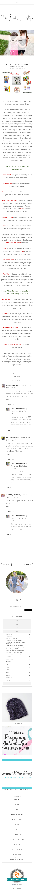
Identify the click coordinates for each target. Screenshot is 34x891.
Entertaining (17, 807)
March (8, 675)
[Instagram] (17, 600)
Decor (17, 804)
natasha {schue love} (13, 495)
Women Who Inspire (17, 859)
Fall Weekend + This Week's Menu (14, 652)
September (9, 659)
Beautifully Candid (12, 437)
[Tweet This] (10, 374)
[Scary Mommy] (17, 884)
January (8, 680)
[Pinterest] (20, 600)
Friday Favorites (17, 814)
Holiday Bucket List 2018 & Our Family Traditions (15, 643)
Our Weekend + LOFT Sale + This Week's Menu (17, 647)
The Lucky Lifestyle (18, 408)
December (9, 634)
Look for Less (17, 832)
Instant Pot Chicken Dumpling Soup (14, 650)
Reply (8, 400)
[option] (17, 42)
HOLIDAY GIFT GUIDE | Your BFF (14, 640)
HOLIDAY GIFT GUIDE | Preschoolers (15, 645)
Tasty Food (17, 854)
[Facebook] (14, 600)
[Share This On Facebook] (7, 374)
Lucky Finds (17, 834)
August (8, 661)
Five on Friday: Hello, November (14, 654)
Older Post (27, 564)
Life (17, 829)
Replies (11, 405)
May (7, 669)
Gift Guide (17, 817)
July (7, 664)
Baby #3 (17, 799)
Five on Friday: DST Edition (12, 649)
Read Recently (17, 849)
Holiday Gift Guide (25, 373)
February (9, 678)
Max (17, 837)
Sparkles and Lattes (13, 385)
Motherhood (17, 376)
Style (17, 852)
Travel (17, 857)
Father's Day (17, 812)
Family (17, 809)
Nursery (17, 844)
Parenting (17, 847)
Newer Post (6, 564)
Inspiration (17, 827)
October (9, 656)
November (9, 637)
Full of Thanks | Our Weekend (13, 638)
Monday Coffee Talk (17, 839)
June (7, 667)
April (8, 672)
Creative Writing (17, 802)
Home (17, 824)
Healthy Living (17, 819)
